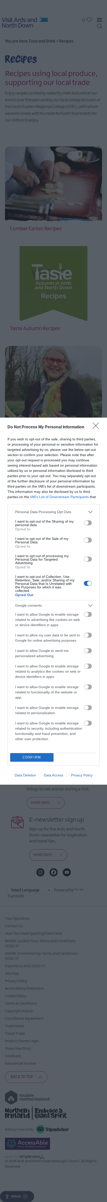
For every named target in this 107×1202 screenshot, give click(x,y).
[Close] (97, 427)
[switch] (88, 522)
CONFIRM (32, 757)
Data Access (53, 775)
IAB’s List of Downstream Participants (59, 497)
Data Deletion (25, 775)
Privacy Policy (82, 775)
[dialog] (53, 601)
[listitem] (53, 512)
